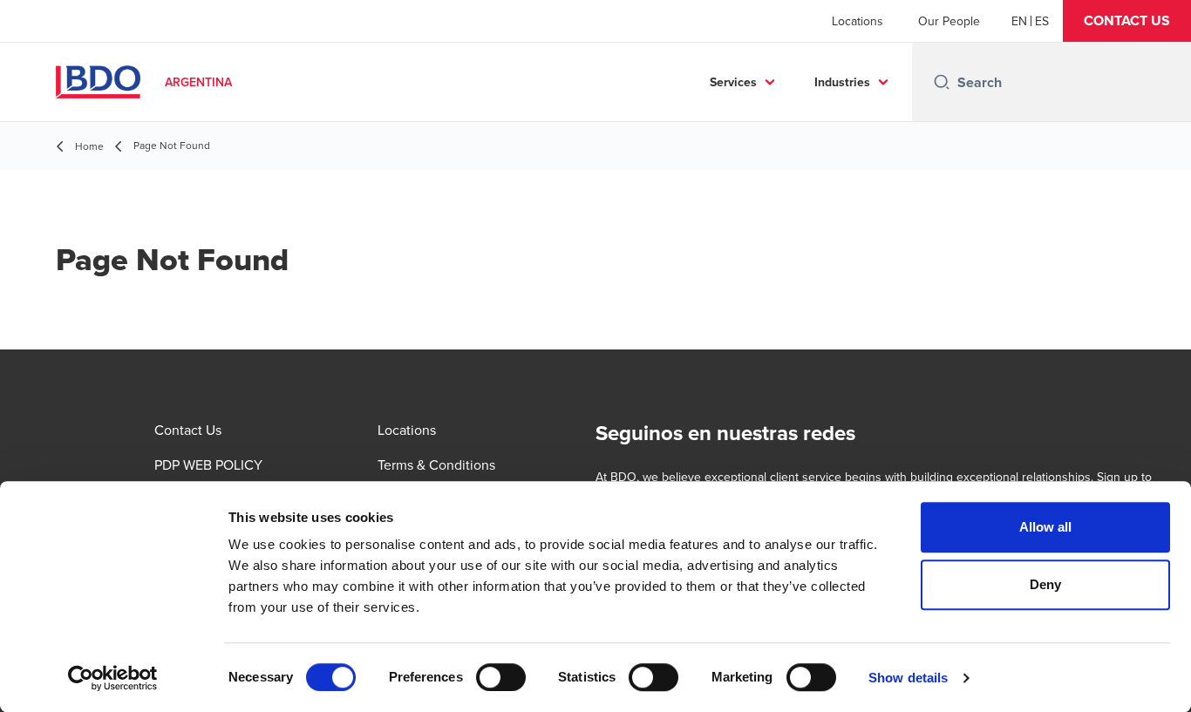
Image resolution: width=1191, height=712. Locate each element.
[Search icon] (941, 82)
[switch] (501, 677)
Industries (842, 82)
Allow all (1045, 526)
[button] (1127, 21)
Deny (1045, 584)
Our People (949, 21)
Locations (857, 21)
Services (733, 82)
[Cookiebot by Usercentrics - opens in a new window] (113, 678)
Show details (908, 677)
